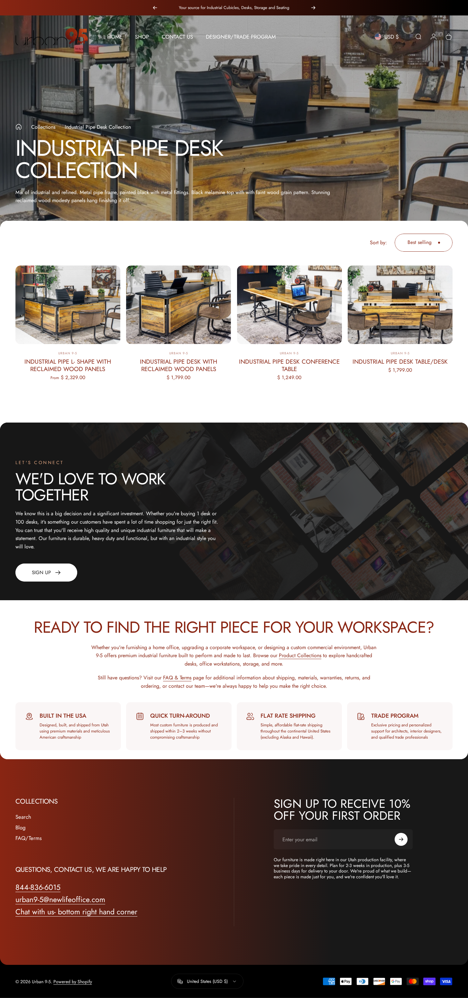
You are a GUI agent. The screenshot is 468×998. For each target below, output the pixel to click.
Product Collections (300, 655)
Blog (20, 827)
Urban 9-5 (67, 353)
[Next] (313, 7)
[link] (46, 573)
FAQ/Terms (28, 838)
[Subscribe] (401, 839)
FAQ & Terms (177, 677)
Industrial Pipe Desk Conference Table (289, 365)
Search (23, 817)
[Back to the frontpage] (18, 127)
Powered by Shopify (72, 981)
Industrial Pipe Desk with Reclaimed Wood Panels (178, 365)
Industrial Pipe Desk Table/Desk (400, 361)
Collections (43, 127)
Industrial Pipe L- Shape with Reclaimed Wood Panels (67, 365)
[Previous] (155, 7)
